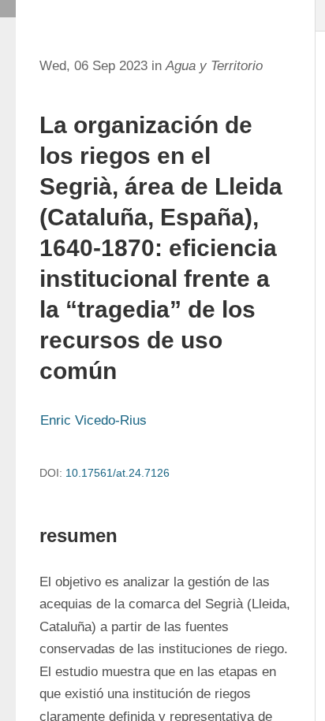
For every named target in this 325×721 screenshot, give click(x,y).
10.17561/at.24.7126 (117, 472)
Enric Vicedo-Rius (93, 420)
